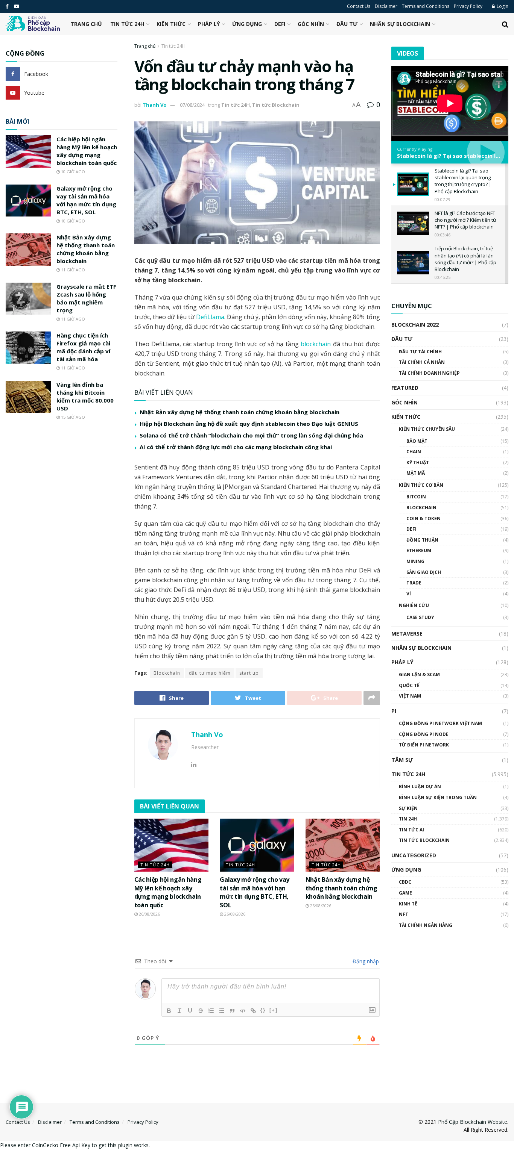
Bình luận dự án (420, 786)
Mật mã (415, 473)
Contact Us (358, 6)
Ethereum (418, 550)
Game (405, 893)
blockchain (317, 344)
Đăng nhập (365, 961)
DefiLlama (210, 317)
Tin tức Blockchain (276, 104)
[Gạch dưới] (190, 1010)
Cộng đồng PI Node (424, 734)
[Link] (253, 1010)
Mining (415, 561)
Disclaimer (386, 6)
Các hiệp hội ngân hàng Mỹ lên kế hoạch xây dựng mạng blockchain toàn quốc (168, 892)
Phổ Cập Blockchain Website (472, 1121)
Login (502, 6)
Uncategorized (413, 855)
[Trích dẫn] (232, 1010)
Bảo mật (416, 441)
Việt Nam (410, 696)
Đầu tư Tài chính (420, 351)
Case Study (420, 617)
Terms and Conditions (425, 6)
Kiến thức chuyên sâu (427, 429)
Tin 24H (408, 819)
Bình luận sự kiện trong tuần (438, 797)
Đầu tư (346, 23)
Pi (393, 711)
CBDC (405, 882)
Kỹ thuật (417, 462)
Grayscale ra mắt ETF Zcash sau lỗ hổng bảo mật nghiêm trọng (86, 298)
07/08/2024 (192, 104)
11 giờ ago (72, 269)
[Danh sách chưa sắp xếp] (221, 1010)
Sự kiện (408, 808)
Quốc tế (409, 685)
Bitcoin (416, 497)
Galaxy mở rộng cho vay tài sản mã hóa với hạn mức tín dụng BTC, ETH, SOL (254, 892)
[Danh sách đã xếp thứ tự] (211, 1010)
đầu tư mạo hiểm (210, 673)
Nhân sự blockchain (400, 23)
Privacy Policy (468, 6)
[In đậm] (169, 1010)
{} (263, 1010)
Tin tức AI (411, 830)
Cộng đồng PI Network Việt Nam (440, 723)
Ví (408, 593)
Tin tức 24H (127, 23)
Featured (404, 387)
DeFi (279, 23)
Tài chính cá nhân (422, 362)
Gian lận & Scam (419, 674)
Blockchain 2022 (415, 324)
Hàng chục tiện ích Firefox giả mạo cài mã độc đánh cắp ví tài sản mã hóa (83, 347)
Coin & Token (423, 518)
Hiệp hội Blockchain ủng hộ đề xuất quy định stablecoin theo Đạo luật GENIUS (249, 423)
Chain (413, 451)
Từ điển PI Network (424, 745)
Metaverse (407, 633)
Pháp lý (209, 23)
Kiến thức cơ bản (421, 485)
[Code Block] (242, 1010)
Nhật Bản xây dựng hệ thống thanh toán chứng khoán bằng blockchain (239, 412)
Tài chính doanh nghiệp (429, 373)
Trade (413, 583)
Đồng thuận (422, 540)
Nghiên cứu (414, 605)
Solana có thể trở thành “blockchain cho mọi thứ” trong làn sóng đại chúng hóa (251, 435)
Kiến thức (171, 23)
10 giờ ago (72, 171)
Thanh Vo (155, 104)
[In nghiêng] (179, 1010)
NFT (403, 914)
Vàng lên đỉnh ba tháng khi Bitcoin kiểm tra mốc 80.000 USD (85, 396)
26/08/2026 (149, 914)
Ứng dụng (247, 23)
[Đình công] (200, 1010)
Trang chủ (86, 23)
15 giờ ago (72, 417)
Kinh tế (408, 904)
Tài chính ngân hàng (425, 925)
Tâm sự (402, 759)
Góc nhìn (311, 23)
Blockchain (167, 673)
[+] (273, 1010)
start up (249, 673)
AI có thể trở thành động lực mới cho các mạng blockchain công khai (236, 447)
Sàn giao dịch (423, 572)
